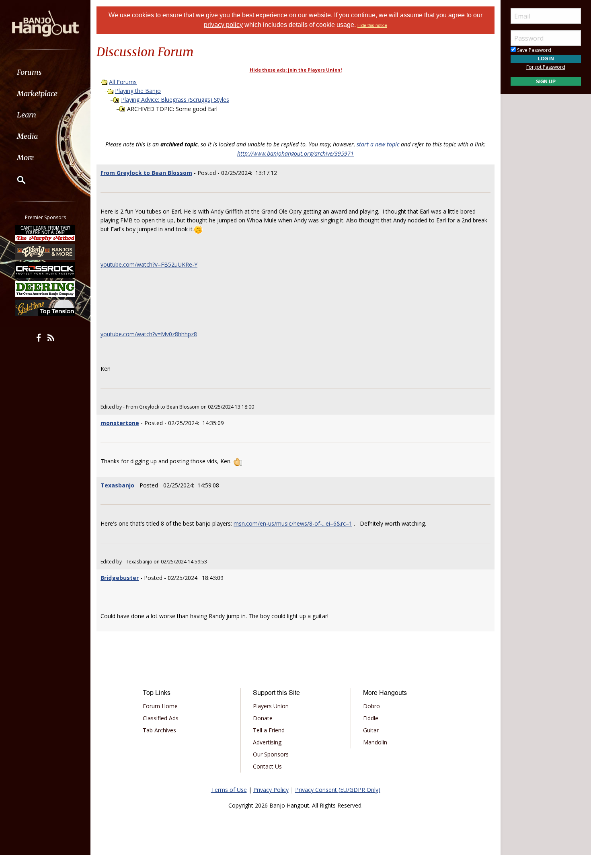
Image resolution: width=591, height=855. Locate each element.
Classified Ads (161, 718)
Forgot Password (545, 67)
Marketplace (37, 93)
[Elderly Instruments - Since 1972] (45, 251)
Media (27, 136)
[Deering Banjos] (45, 289)
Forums (29, 72)
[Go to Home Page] (45, 22)
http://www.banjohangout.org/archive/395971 (295, 153)
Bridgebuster (120, 578)
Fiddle (370, 718)
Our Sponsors (271, 754)
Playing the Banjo (138, 91)
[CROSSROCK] (45, 270)
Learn (26, 114)
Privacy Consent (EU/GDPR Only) (337, 789)
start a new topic (378, 144)
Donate (263, 718)
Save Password (533, 50)
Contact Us (267, 766)
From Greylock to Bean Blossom (146, 173)
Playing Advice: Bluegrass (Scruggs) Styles (175, 99)
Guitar (371, 730)
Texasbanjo (117, 485)
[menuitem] (45, 72)
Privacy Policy (271, 789)
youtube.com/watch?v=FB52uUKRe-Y (149, 264)
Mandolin (375, 742)
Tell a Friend (269, 730)
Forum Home (160, 706)
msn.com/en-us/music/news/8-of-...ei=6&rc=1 (293, 523)
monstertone (120, 423)
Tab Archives (159, 730)
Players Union (271, 706)
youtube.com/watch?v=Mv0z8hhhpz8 (149, 334)
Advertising (267, 742)
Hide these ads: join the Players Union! (296, 70)
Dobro (371, 706)
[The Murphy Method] (45, 233)
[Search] (16, 180)
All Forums (123, 82)
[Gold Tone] (45, 307)
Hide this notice (372, 25)
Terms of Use (229, 789)
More (25, 157)
